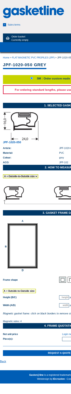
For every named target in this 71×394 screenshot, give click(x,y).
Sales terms (12, 24)
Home (6, 57)
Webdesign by (51, 379)
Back (3, 361)
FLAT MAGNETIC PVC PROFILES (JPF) (33, 57)
